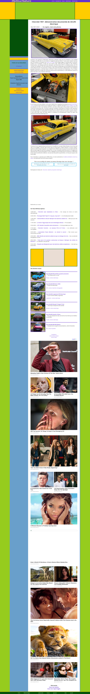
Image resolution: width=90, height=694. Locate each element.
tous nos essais (54, 687)
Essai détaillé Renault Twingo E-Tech (55, 304)
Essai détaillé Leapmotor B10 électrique (56, 294)
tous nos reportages (53, 689)
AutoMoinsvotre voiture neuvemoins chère (19, 90)
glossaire (55, 692)
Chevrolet (44, 170)
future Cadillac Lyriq (70, 105)
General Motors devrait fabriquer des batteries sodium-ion (52, 218)
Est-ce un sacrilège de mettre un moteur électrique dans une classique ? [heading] (54, 161)
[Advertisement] (45, 10)
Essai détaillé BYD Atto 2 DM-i (53, 284)
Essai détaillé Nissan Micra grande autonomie (57, 273)
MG (47, 328)
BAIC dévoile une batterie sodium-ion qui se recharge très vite (52, 236)
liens (65, 692)
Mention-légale (27, 692)
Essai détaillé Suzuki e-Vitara (53, 314)
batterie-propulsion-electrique (55, 170)
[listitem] (43, 164)
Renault (48, 308)
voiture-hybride (52, 328)
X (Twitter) (19, 66)
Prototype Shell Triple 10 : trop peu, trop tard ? (48, 216)
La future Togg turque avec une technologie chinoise (50, 222)
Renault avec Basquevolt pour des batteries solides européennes (53, 244)
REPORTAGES (68, 1)
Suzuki (47, 319)
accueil (71, 692)
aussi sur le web (51, 62)
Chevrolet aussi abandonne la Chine (48, 212)
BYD (47, 288)
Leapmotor (48, 298)
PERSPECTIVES (74, 1)
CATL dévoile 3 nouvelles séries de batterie (47, 225)
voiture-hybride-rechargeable (55, 288)
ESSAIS (63, 1)
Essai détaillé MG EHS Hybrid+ (53, 324)
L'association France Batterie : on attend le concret (52, 232)
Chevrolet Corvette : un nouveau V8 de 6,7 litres (51, 228)
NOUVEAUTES (58, 1)
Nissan (47, 278)
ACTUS (53, 1)
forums (48, 692)
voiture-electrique (54, 278)
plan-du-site (40, 692)
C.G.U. (19, 692)
